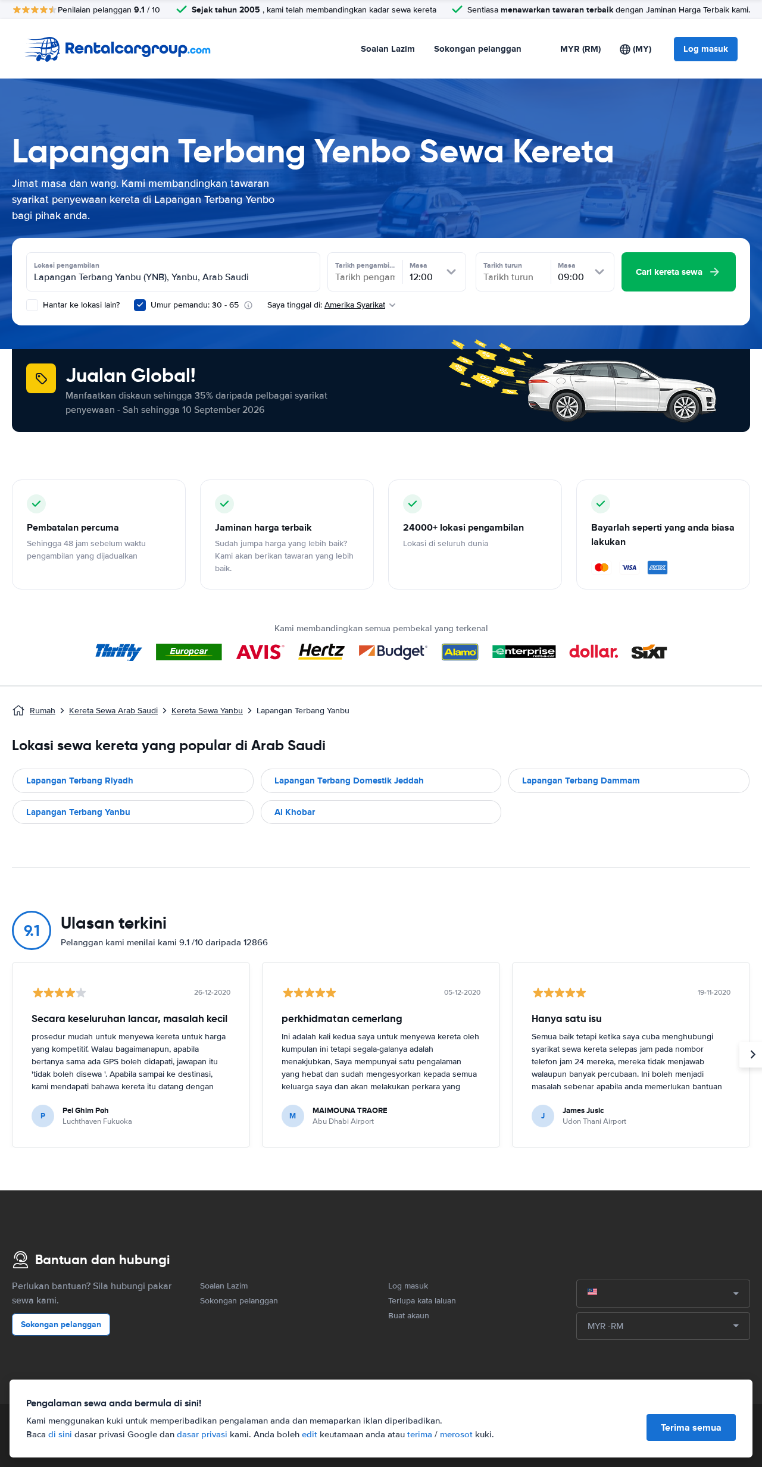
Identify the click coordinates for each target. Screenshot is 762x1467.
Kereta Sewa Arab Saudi (113, 711)
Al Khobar (294, 812)
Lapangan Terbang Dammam (581, 780)
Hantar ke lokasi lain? (80, 305)
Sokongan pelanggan (477, 48)
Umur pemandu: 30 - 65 (195, 305)
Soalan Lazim (388, 48)
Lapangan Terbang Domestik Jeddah (349, 780)
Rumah (42, 711)
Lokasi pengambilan (66, 265)
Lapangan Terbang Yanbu (78, 812)
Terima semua (691, 1427)
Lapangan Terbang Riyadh (79, 780)
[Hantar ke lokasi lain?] (32, 305)
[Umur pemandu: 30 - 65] (140, 305)
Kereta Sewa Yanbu (207, 711)
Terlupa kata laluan (422, 1301)
